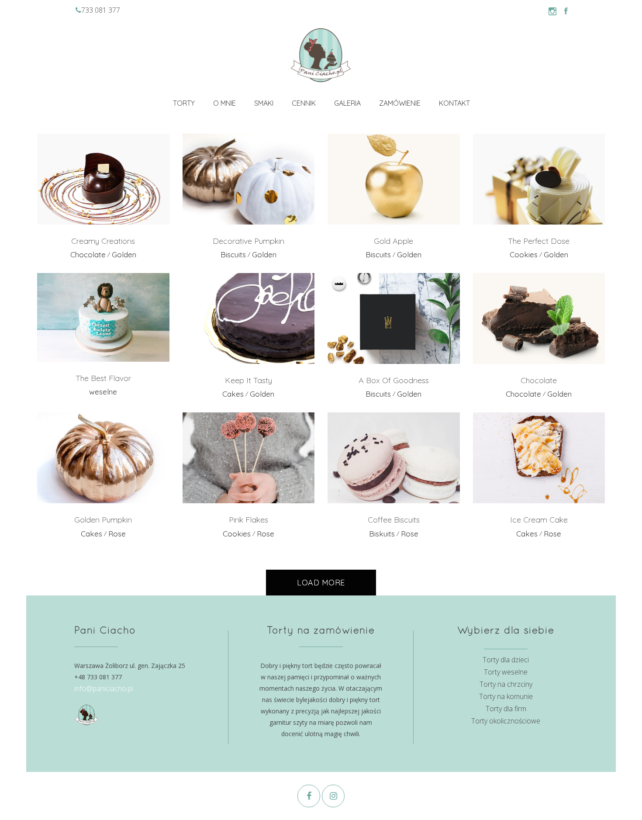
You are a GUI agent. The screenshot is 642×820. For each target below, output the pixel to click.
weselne (103, 391)
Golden (124, 254)
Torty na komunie (506, 696)
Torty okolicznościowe (505, 721)
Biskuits (382, 533)
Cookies (524, 254)
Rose (117, 533)
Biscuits (233, 254)
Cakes (233, 393)
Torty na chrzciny (506, 684)
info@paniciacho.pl (103, 688)
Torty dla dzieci (506, 659)
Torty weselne (506, 672)
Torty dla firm (506, 708)
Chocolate (88, 254)
